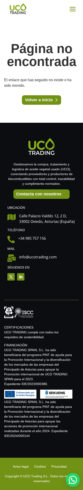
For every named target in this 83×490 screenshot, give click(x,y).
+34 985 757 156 (32, 238)
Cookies (40, 466)
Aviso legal (21, 466)
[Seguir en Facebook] (11, 277)
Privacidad (59, 466)
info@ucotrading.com (38, 257)
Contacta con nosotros (38, 194)
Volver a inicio (39, 100)
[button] (73, 480)
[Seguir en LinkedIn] (20, 277)
